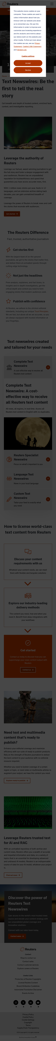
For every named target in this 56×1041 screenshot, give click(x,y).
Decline (28, 70)
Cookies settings (28, 56)
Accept (28, 63)
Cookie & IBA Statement (32, 46)
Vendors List (21, 49)
